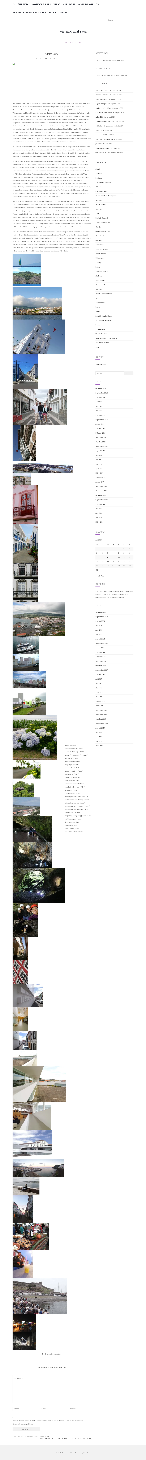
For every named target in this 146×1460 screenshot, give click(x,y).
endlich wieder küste (103, 108)
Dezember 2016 (101, 486)
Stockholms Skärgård (103, 320)
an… (97, 4)
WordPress (86, 1453)
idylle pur (99, 130)
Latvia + (98, 267)
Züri (97, 347)
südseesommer (101, 95)
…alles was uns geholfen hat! (45, 4)
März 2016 (99, 522)
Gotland (98, 240)
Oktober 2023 (100, 388)
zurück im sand (101, 99)
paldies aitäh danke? (103, 148)
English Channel (101, 218)
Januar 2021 (99, 424)
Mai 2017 (98, 464)
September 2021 (101, 420)
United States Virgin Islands (106, 338)
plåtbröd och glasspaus (104, 126)
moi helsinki (100, 135)
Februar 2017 (100, 477)
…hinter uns (69, 4)
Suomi (97, 325)
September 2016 (101, 500)
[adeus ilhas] (52, 81)
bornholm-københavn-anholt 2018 (29, 12)
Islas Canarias (100, 254)
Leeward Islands (101, 271)
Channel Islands (101, 191)
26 (108, 566)
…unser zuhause (85, 4)
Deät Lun (98, 209)
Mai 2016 (98, 518)
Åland (97, 169)
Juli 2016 (98, 509)
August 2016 (100, 504)
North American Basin (103, 294)
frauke (64, 59)
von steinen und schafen (104, 153)
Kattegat (98, 263)
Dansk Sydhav (100, 205)
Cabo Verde (99, 187)
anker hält (99, 117)
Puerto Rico (100, 303)
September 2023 (101, 393)
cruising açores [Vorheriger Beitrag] (31, 1436)
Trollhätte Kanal (101, 334)
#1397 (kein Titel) (21, 4)
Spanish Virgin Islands (103, 316)
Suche (128, 373)
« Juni (97, 576)
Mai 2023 (98, 411)
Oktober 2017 (100, 442)
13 (113, 557)
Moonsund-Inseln (102, 285)
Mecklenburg (100, 280)
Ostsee (98, 298)
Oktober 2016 (100, 495)
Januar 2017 (99, 482)
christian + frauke (58, 12)
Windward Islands (102, 343)
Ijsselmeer (99, 245)
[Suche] (132, 20)
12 (108, 557)
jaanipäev (98, 144)
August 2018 (100, 428)
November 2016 (101, 491)
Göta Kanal (99, 236)
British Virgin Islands (103, 182)
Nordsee (98, 289)
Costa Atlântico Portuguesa (106, 196)
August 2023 (100, 397)
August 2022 (100, 415)
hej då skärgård (101, 104)
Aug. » (103, 576)
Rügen (97, 307)
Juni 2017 (98, 460)
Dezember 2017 (101, 437)
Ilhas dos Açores (73, 43)
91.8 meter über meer (103, 113)
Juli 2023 (98, 402)
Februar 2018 (100, 433)
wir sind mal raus (73, 31)
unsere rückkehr (101, 90)
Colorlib (72, 1453)
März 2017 (99, 473)
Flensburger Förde (102, 222)
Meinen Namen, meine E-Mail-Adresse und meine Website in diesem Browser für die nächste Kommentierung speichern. (48, 1422)
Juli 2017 (98, 455)
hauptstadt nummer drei (104, 121)
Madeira (98, 276)
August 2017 (100, 451)
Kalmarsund (99, 258)
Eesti (97, 214)
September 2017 (101, 446)
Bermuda (98, 173)
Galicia (97, 227)
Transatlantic (100, 329)
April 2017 (99, 469)
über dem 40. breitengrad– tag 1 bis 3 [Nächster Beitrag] (65, 1439)
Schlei (97, 311)
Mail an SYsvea (100, 364)
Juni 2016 (98, 513)
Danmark (98, 200)
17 (97, 561)
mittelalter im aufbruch (104, 139)
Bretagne (99, 178)
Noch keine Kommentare (51, 1354)
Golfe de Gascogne (102, 231)
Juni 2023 (98, 406)
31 (97, 570)
